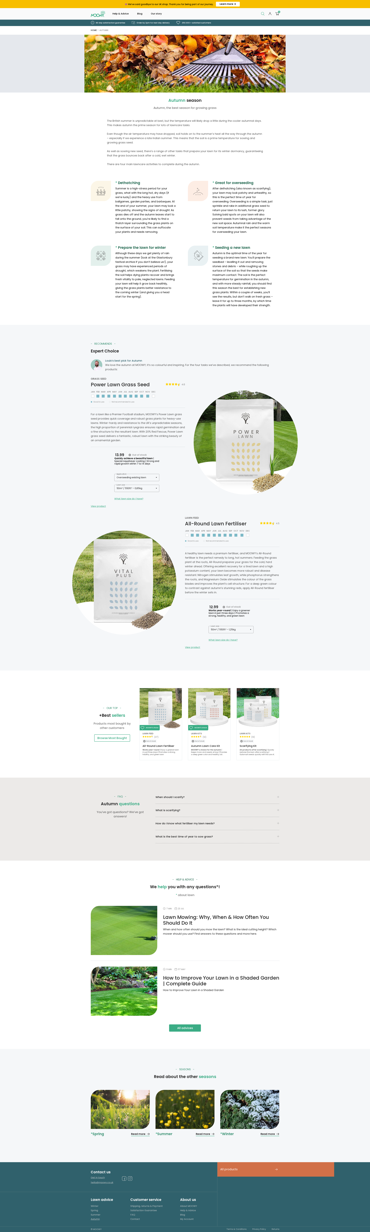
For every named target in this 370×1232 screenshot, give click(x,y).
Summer (95, 1214)
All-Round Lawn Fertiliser (216, 523)
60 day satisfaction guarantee (110, 22)
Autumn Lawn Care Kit (205, 746)
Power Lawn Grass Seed (120, 384)
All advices (185, 1028)
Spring (94, 1210)
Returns (275, 1229)
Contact (135, 1219)
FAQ (132, 1214)
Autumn (103, 30)
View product (98, 506)
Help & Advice (120, 13)
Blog (139, 13)
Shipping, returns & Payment (146, 1206)
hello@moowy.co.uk (102, 1182)
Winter (94, 1206)
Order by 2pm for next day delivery (153, 22)
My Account (187, 1219)
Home (94, 30)
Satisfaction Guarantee (143, 1210)
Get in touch (98, 1177)
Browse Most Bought (112, 738)
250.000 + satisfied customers (196, 22)
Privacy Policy (259, 1229)
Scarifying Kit (248, 746)
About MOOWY (188, 1206)
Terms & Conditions (236, 1229)
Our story (156, 13)
